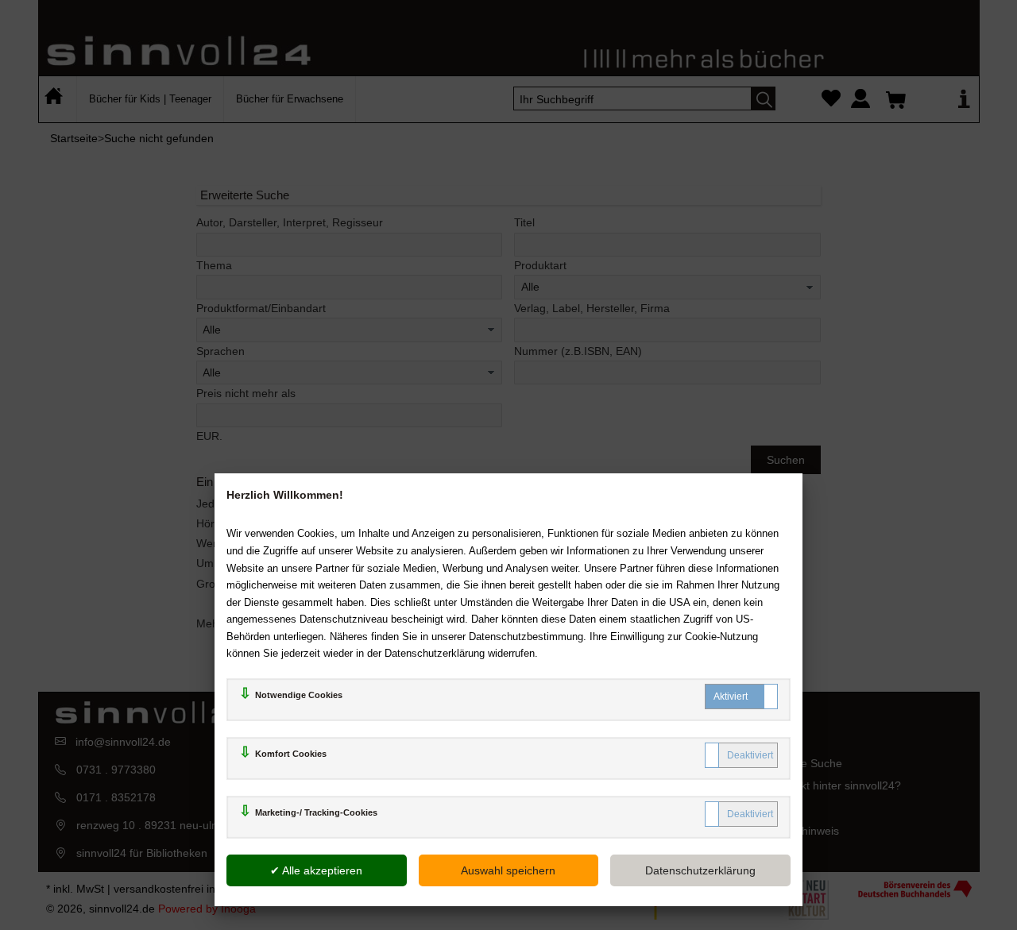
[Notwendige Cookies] (741, 696)
